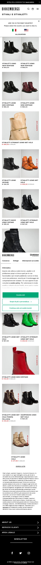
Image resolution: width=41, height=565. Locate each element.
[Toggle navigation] (37, 8)
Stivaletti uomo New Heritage (15, 377)
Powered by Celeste (20, 563)
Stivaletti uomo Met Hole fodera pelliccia (11, 417)
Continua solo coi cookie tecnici (20, 308)
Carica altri (20, 466)
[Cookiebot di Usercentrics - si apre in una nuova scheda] (30, 255)
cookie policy (15, 283)
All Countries (20, 34)
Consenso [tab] (5, 261)
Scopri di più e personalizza (19, 301)
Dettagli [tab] (16, 261)
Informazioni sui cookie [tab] (30, 261)
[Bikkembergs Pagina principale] (11, 8)
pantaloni (6, 507)
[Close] (39, 2)
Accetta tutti (20, 295)
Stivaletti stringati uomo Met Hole (17, 142)
